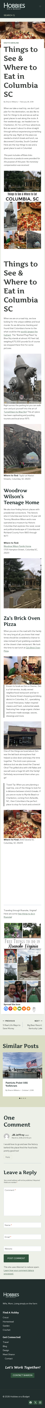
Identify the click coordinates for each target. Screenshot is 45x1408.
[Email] (19, 1009)
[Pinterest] (10, 1009)
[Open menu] (40, 6)
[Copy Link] (15, 1009)
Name (8, 1225)
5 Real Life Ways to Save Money (11, 1025)
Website (8, 1249)
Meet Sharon (9, 1354)
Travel (6, 1342)
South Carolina (11, 43)
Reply (8, 1157)
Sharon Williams (12, 102)
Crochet (6, 1330)
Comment (10, 1190)
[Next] (38, 1074)
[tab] (19, 1098)
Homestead (8, 1321)
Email (8, 1237)
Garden (6, 1325)
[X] (35, 1402)
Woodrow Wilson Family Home (17, 546)
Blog (5, 1346)
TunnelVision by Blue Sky (15, 412)
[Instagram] (40, 1402)
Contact (9, 1358)
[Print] (24, 1009)
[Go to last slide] (6, 1074)
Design (6, 1350)
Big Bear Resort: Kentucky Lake (34, 1025)
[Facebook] (6, 1009)
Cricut (6, 1317)
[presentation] (22, 1065)
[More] (28, 1009)
